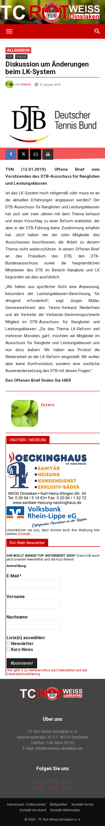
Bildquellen (58, 804)
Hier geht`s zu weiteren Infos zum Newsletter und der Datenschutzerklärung (46, 672)
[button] (9, 31)
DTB (9, 56)
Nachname (17, 617)
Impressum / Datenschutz (26, 804)
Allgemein (18, 50)
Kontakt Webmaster (65, 810)
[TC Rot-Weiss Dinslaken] (52, 12)
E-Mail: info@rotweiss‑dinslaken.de (52, 748)
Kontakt (24, 534)
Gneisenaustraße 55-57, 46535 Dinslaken (52, 737)
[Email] (35, 154)
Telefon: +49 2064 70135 (52, 742)
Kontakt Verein (83, 804)
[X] (23, 154)
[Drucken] (48, 154)
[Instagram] (52, 784)
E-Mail (14, 575)
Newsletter (22, 643)
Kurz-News (21, 649)
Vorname (15, 596)
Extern (26, 84)
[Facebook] (10, 154)
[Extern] (10, 84)
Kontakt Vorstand (33, 810)
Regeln (21, 56)
